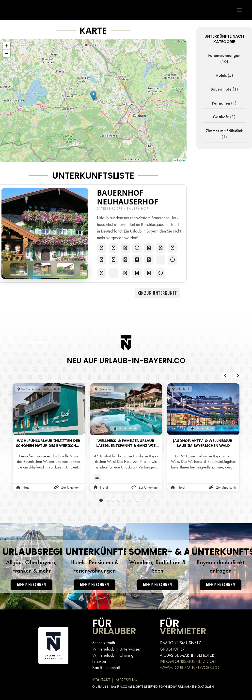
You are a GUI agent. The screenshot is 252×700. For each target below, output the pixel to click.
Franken (99, 661)
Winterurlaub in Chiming (112, 655)
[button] (237, 10)
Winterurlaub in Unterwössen (116, 649)
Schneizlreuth (103, 642)
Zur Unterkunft (160, 293)
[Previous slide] (225, 376)
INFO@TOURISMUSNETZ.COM (188, 661)
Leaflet (180, 160)
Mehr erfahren (31, 584)
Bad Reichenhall (106, 667)
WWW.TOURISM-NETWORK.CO (189, 667)
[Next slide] (237, 376)
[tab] (37, 428)
